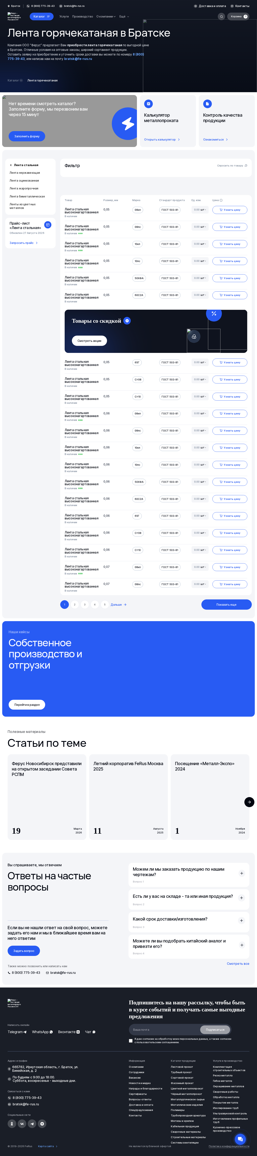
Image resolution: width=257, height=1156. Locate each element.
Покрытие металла (225, 1102)
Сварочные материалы (186, 1131)
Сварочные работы (225, 1091)
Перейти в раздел (27, 704)
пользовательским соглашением (158, 1042)
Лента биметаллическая (27, 196)
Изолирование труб (226, 1108)
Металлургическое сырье (188, 1099)
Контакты (242, 6)
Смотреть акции (89, 340)
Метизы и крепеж (182, 1120)
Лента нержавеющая (25, 172)
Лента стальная (26, 165)
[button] (249, 802)
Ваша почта (141, 1029)
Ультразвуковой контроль (230, 1113)
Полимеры (178, 1110)
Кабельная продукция (185, 1126)
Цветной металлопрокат (187, 1088)
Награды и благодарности (145, 1088)
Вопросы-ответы (140, 1099)
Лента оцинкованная (24, 180)
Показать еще (226, 604)
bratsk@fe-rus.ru (74, 6)
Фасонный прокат (182, 1083)
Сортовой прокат (182, 1077)
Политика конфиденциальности (229, 1146)
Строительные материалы (188, 1137)
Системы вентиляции (184, 1142)
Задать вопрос (23, 951)
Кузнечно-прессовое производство (226, 1129)
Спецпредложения (141, 1110)
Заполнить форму (27, 136)
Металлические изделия (187, 1104)
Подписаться (215, 1029)
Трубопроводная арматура (188, 1115)
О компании (136, 1066)
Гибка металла (222, 1080)
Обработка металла (226, 1097)
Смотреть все (238, 964)
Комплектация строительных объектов (229, 1068)
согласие (148, 1038)
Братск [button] (15, 6)
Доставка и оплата (212, 6)
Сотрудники (136, 1072)
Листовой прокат (182, 1066)
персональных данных (194, 1038)
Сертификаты (138, 1093)
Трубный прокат (181, 1072)
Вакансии (135, 1077)
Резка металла (223, 1075)
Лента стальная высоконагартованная (81, 211)
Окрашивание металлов (228, 1086)
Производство (82, 16)
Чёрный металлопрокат (186, 1093)
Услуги (64, 16)
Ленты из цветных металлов (23, 206)
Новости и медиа (140, 1083)
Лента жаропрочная (24, 188)
